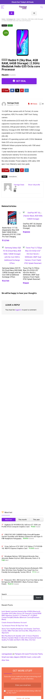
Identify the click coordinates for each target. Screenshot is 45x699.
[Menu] (2, 7)
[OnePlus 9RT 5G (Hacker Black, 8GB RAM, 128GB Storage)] (33, 213)
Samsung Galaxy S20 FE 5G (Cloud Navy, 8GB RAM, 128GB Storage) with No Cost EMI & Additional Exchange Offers (12, 272)
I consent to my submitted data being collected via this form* (23, 692)
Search (4, 594)
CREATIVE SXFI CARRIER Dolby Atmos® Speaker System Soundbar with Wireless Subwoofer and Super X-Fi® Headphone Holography (22, 537)
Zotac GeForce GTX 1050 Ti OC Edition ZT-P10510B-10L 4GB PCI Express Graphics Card (22, 547)
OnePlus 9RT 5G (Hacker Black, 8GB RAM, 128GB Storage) (32, 226)
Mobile (4, 25)
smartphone (13, 176)
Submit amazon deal (11, 13)
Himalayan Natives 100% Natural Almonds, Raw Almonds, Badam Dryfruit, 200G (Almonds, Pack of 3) (21, 557)
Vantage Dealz (13, 103)
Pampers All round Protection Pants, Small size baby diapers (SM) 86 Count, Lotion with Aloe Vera (22, 657)
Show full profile (34, 185)
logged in (18, 310)
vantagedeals (7, 654)
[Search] (41, 7)
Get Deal (21, 81)
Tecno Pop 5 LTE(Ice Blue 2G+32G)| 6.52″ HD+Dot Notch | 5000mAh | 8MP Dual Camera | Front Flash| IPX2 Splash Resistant (31, 273)
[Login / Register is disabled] (34, 13)
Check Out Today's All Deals (23, 2)
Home (3, 19)
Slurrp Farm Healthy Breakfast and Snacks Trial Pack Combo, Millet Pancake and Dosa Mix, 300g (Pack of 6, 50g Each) (21, 631)
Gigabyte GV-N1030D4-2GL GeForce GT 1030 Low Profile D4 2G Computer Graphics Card (21, 526)
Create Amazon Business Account (14, 623)
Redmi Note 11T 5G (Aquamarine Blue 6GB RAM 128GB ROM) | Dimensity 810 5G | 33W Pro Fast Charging (11, 232)
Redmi (10, 25)
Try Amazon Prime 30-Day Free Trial (15, 626)
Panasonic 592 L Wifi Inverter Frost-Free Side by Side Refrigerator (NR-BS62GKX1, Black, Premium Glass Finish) (22, 582)
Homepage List (10, 19)
